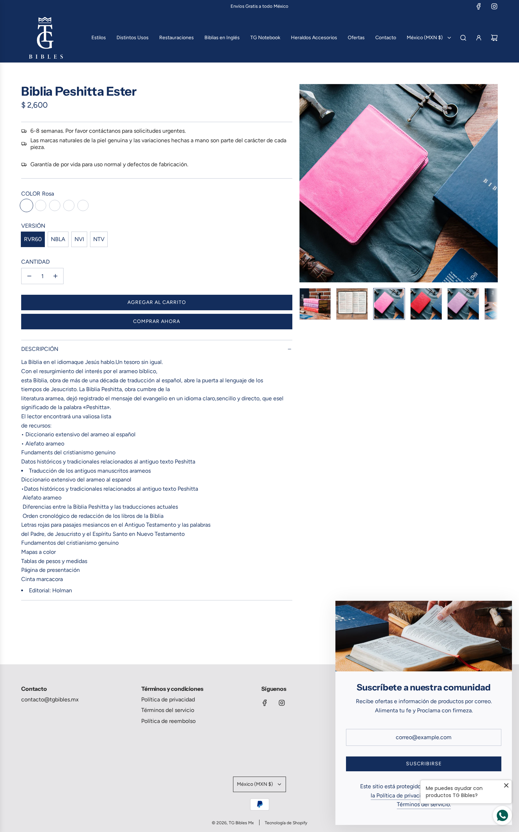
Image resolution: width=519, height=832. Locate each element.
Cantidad (35, 261)
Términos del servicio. (424, 804)
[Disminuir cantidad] (29, 276)
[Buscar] (463, 38)
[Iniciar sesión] (479, 38)
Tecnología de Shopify (286, 822)
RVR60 (33, 239)
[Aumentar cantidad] (55, 276)
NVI (79, 239)
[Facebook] (479, 6)
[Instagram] (494, 6)
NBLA (58, 239)
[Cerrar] (499, 614)
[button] (305, 183)
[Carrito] (494, 38)
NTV (99, 239)
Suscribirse (424, 764)
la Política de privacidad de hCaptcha (417, 795)
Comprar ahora (156, 321)
